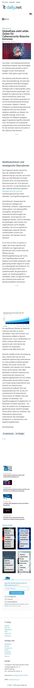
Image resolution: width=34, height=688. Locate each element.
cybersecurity (9, 433)
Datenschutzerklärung (13, 606)
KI (19, 104)
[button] (5, 19)
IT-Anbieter (8, 654)
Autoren (7, 656)
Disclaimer (8, 636)
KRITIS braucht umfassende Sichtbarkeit (9, 565)
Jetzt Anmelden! (17, 593)
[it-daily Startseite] (15, 7)
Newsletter (8, 652)
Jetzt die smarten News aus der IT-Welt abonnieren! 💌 (16, 584)
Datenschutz (8, 629)
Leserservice (8, 648)
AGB (6, 631)
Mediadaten (8, 644)
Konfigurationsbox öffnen (20, 675)
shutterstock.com (14, 679)
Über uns (7, 627)
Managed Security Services (12, 191)
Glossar (7, 646)
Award (6, 650)
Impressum (8, 633)
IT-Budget (21, 433)
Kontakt (7, 626)
